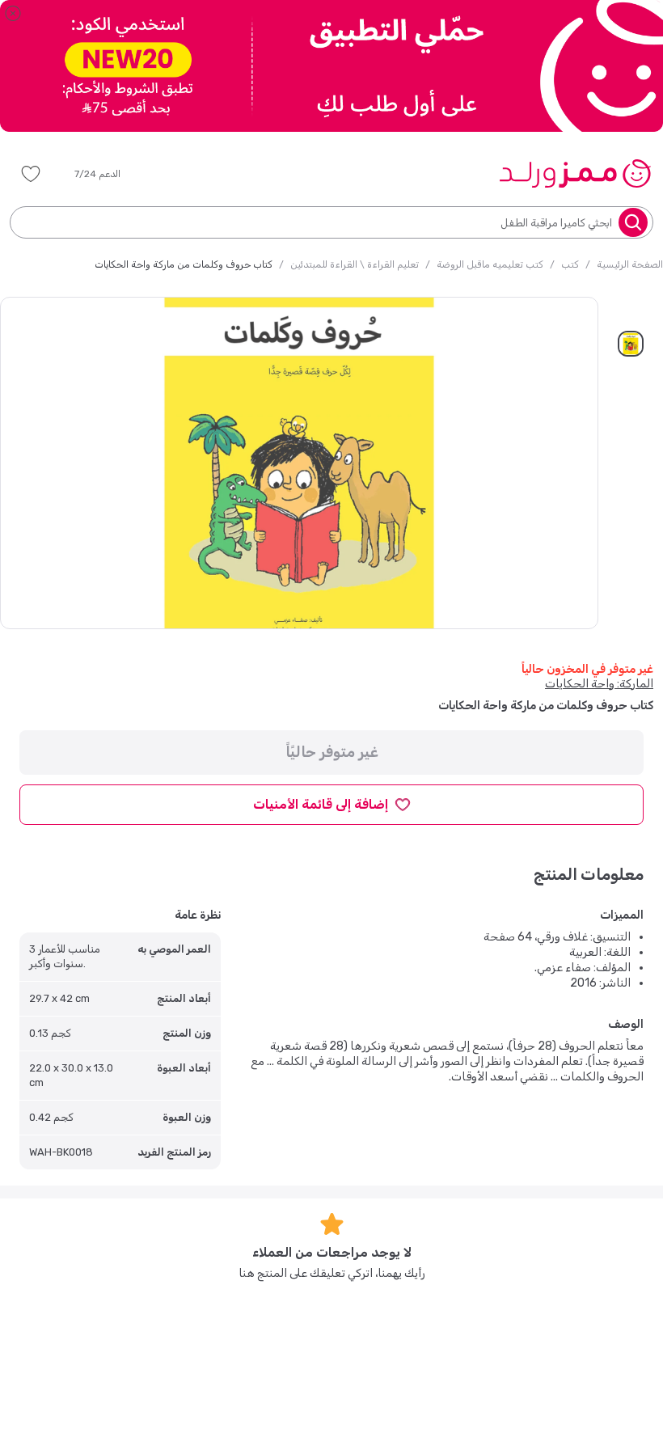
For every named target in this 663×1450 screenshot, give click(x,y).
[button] (108, 174)
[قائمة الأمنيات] (31, 174)
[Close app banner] (13, 13)
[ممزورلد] (574, 173)
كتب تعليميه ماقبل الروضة (490, 264)
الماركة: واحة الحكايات (599, 684)
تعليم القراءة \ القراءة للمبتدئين (354, 264)
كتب (570, 264)
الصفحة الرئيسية (630, 264)
